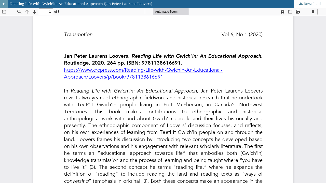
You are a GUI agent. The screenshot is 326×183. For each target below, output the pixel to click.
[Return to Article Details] (4, 4)
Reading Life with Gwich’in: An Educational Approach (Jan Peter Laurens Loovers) (81, 3)
